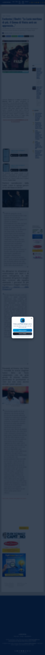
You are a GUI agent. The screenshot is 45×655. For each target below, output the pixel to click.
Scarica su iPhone (22, 333)
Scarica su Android (22, 330)
